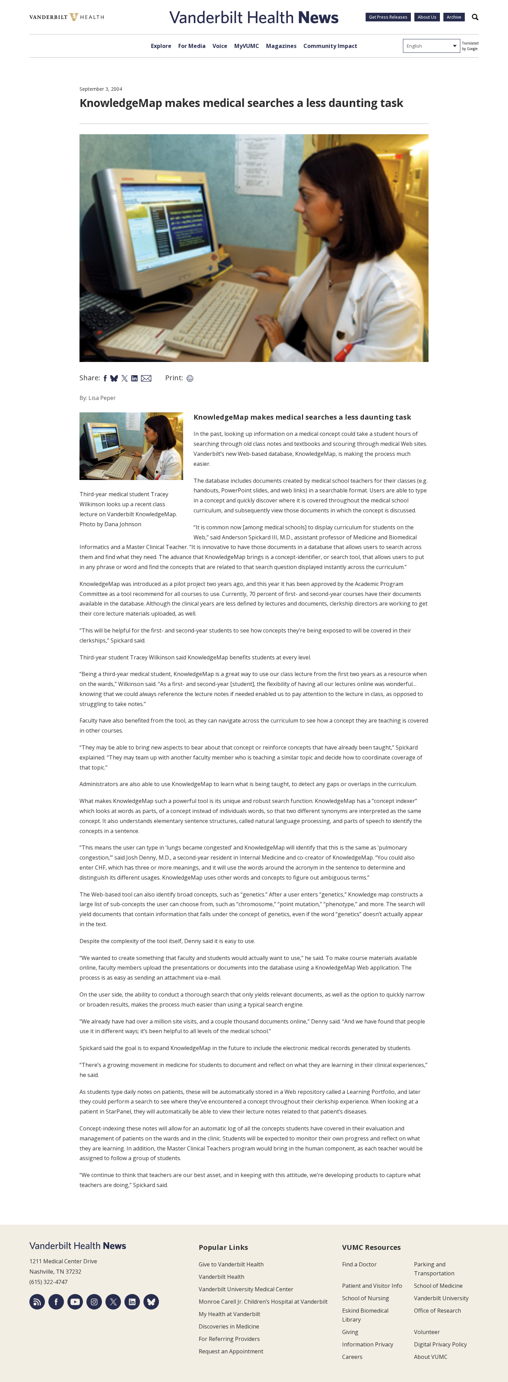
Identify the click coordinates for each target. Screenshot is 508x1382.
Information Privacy (367, 1344)
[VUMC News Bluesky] (151, 1302)
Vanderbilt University (441, 1298)
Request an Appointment (231, 1351)
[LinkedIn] (132, 1302)
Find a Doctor (359, 1264)
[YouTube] (75, 1302)
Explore (161, 46)
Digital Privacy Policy (440, 1344)
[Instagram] (94, 1302)
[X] (113, 1302)
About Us (427, 17)
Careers (352, 1357)
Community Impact (330, 46)
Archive (454, 17)
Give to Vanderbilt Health (231, 1264)
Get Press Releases (388, 17)
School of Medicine (438, 1286)
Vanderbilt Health (221, 1277)
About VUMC (431, 1357)
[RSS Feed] (37, 1302)
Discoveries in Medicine (229, 1326)
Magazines (281, 46)
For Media (192, 46)
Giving (350, 1332)
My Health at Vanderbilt (229, 1314)
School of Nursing (365, 1298)
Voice (220, 46)
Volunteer (427, 1332)
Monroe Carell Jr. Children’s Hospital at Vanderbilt (263, 1301)
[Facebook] (56, 1302)
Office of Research (437, 1310)
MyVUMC (246, 46)
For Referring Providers (229, 1339)
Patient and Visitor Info (372, 1286)
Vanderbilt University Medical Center (246, 1289)
